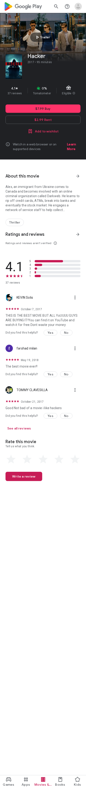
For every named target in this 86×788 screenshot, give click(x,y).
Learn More (71, 146)
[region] (43, 91)
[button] (50, 332)
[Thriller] (15, 222)
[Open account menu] (78, 6)
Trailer (42, 37)
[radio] (11, 459)
